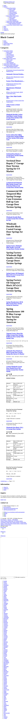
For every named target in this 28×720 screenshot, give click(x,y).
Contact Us (6, 30)
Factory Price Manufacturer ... (15, 81)
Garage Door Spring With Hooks (13, 22)
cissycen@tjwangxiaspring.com (10, 508)
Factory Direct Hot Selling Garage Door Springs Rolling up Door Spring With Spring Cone (15, 137)
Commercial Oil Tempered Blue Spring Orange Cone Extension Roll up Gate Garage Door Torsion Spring (14, 185)
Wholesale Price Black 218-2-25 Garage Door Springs (14, 428)
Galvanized (11, 10)
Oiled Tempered (13, 12)
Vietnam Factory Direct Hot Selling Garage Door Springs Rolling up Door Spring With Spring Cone (15, 336)
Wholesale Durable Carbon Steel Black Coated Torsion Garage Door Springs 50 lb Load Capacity (14, 117)
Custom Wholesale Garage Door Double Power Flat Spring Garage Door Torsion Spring (14, 369)
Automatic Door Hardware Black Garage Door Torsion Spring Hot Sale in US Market (15, 352)
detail (11, 127)
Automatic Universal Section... (15, 74)
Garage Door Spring (11, 8)
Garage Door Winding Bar (12, 21)
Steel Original (12, 14)
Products (5, 6)
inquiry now (3, 499)
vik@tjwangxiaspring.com (9, 509)
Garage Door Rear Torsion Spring (12, 523)
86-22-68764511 (7, 507)
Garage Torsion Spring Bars (7, 521)
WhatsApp (3, 531)
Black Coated (12, 9)
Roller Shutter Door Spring (12, 15)
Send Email (3, 527)
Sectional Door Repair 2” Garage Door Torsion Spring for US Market (14, 155)
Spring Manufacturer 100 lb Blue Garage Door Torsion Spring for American (14, 303)
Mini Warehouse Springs (14, 23)
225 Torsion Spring (18, 521)
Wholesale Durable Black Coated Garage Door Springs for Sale (15, 218)
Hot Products (4, 519)
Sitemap (9, 519)
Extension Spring (13, 13)
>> (8, 481)
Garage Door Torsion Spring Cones (14, 24)
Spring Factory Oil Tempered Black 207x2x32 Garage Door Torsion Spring (15, 274)
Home (4, 5)
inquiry (8, 127)
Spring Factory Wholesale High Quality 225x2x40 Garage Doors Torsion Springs (15, 247)
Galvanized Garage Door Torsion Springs (10, 522)
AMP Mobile (15, 519)
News (4, 26)
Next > (6, 481)
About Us (5, 28)
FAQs (4, 27)
